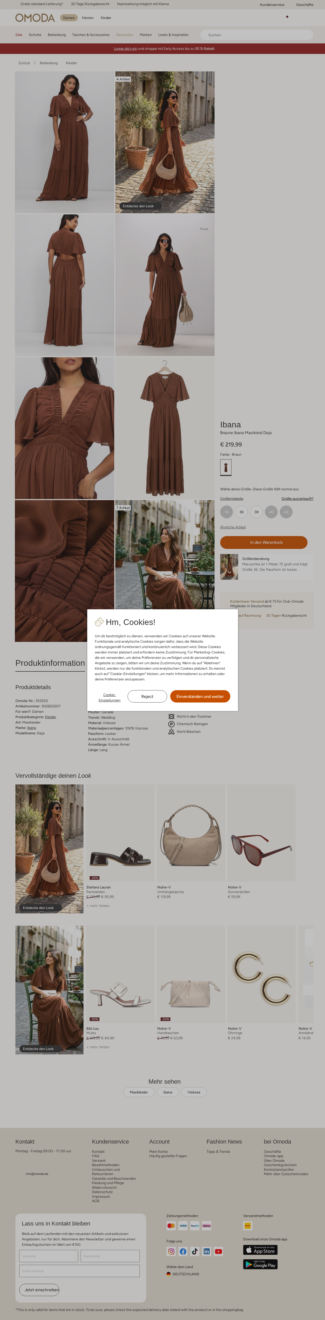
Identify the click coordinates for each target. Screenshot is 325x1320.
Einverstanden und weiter (200, 696)
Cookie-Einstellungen (109, 697)
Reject (147, 696)
